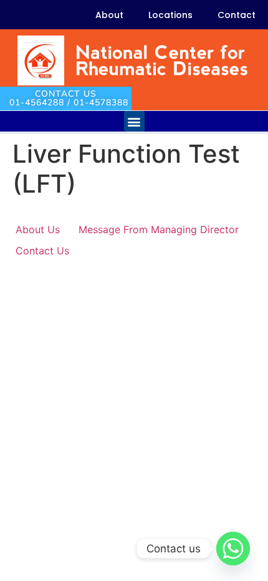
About (109, 15)
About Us (38, 229)
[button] (134, 121)
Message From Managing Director (159, 229)
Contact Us (42, 250)
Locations (170, 15)
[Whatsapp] (233, 548)
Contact (237, 15)
